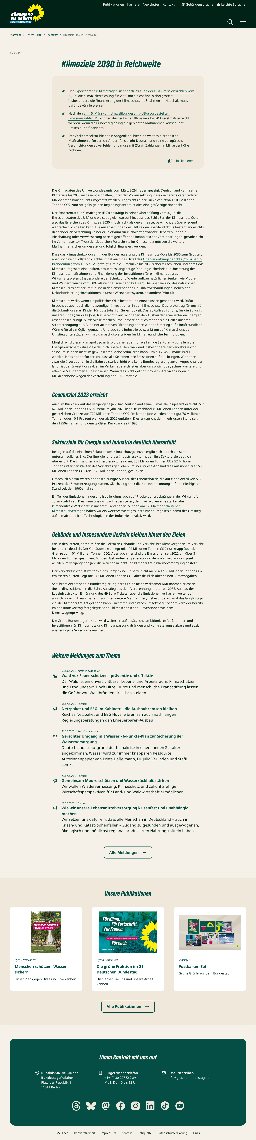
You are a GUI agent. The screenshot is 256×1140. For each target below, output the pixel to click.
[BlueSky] (91, 1106)
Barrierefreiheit (84, 1133)
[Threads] (76, 1106)
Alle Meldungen (124, 852)
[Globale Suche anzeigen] (230, 22)
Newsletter (151, 4)
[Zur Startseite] (27, 13)
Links (196, 1133)
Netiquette (144, 1133)
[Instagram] (135, 1106)
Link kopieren (184, 161)
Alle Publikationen (124, 1006)
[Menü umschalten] (242, 21)
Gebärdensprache (199, 4)
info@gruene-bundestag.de (188, 1077)
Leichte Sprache (233, 4)
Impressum (108, 1133)
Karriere (133, 4)
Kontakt (169, 4)
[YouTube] (180, 1106)
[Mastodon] (106, 1106)
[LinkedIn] (150, 1106)
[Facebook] (121, 1106)
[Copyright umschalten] (153, 949)
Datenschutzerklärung (172, 1133)
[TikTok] (165, 1106)
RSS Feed (62, 1133)
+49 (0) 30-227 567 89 (120, 1077)
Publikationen (113, 4)
